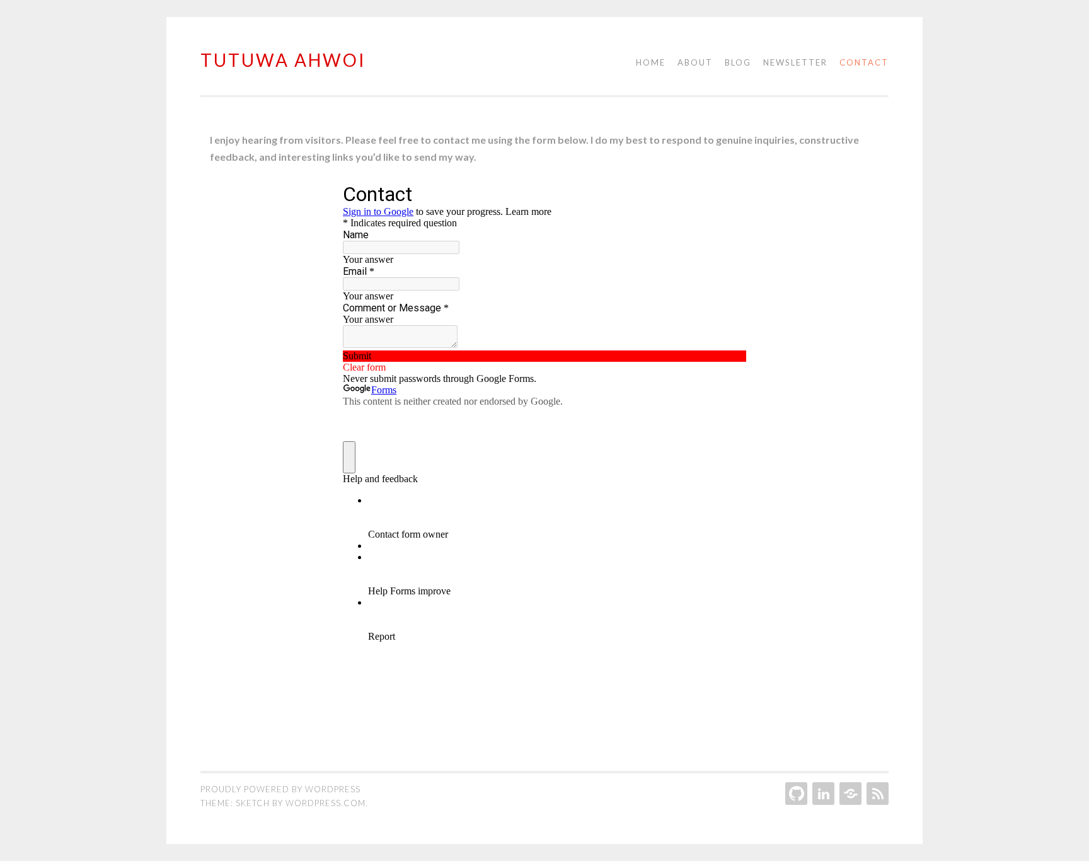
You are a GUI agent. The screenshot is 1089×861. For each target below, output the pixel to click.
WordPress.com (325, 803)
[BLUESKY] (849, 793)
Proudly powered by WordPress (280, 789)
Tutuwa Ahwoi (283, 60)
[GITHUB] (795, 793)
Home (651, 62)
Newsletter (795, 62)
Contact (864, 62)
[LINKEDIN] (822, 793)
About (695, 62)
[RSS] (876, 793)
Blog (738, 62)
